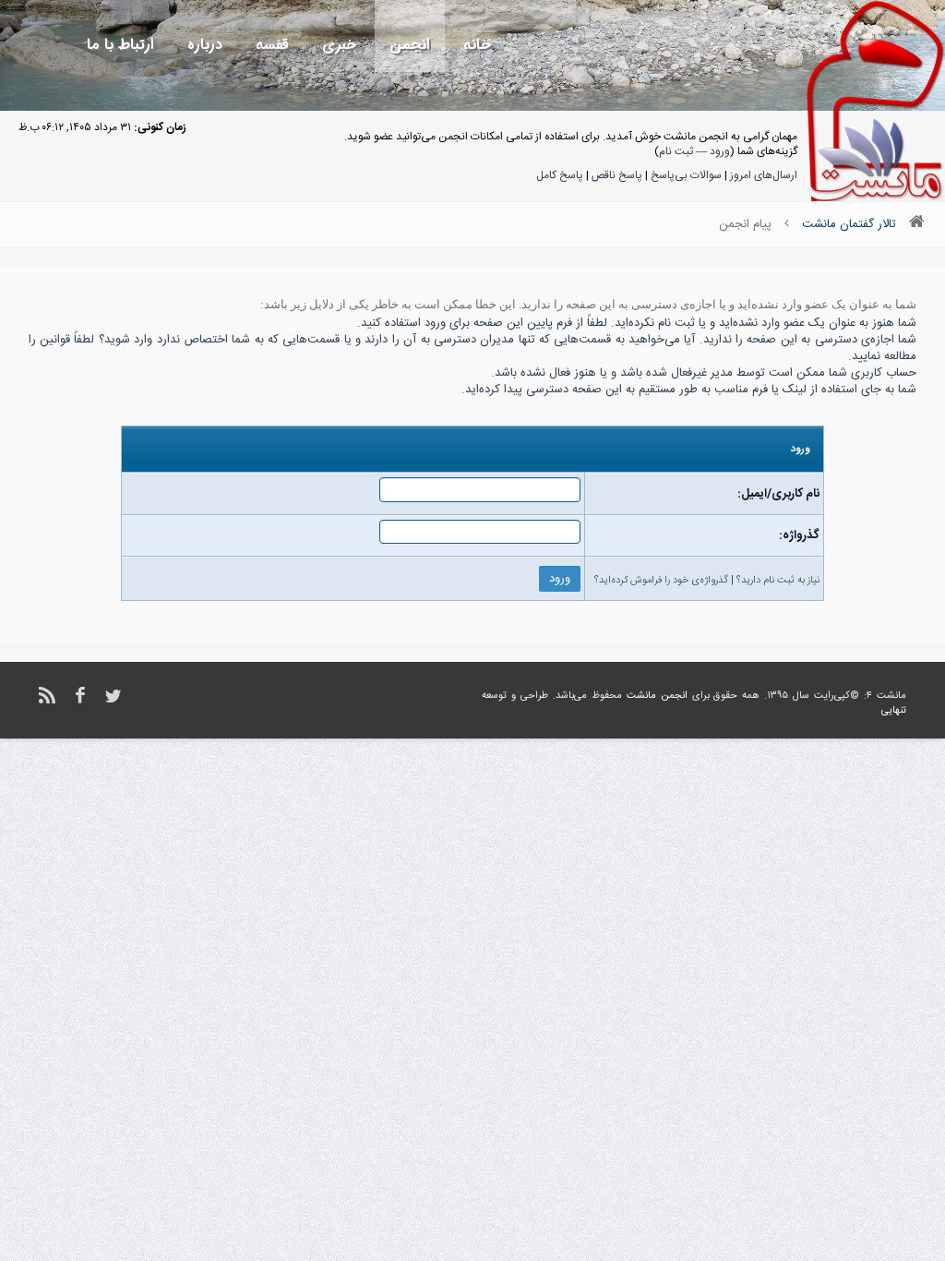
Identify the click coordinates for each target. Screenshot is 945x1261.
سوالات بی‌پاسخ (686, 175)
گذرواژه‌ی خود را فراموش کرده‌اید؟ (661, 580)
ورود (720, 151)
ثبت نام (676, 151)
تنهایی (893, 711)
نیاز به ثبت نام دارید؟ (777, 580)
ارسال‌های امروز (763, 175)
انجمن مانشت (657, 696)
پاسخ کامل (559, 175)
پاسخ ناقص (617, 175)
